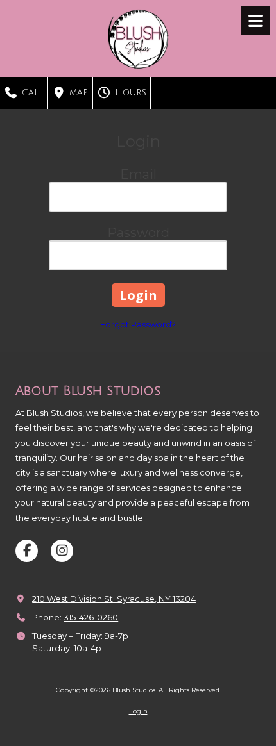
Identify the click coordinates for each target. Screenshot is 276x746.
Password (138, 232)
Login (138, 711)
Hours (129, 92)
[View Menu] (255, 20)
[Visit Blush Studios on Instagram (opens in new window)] (62, 551)
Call (31, 92)
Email (138, 174)
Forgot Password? (138, 324)
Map (77, 92)
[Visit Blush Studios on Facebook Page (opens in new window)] (26, 551)
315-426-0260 (91, 617)
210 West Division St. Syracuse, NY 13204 (114, 598)
